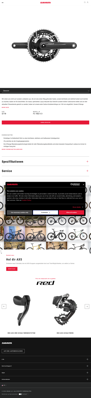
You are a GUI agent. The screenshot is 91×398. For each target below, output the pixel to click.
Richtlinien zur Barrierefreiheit (10, 394)
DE (4, 385)
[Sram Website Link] (45, 2)
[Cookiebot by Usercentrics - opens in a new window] (72, 184)
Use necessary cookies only (19, 212)
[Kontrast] (20, 394)
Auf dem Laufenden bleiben (13, 351)
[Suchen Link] (85, 3)
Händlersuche (45, 122)
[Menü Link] (2, 2)
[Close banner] (83, 184)
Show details (77, 207)
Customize (44, 212)
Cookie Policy (26, 200)
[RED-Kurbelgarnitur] (44, 45)
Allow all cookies (71, 212)
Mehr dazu (11, 269)
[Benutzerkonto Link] (87, 3)
